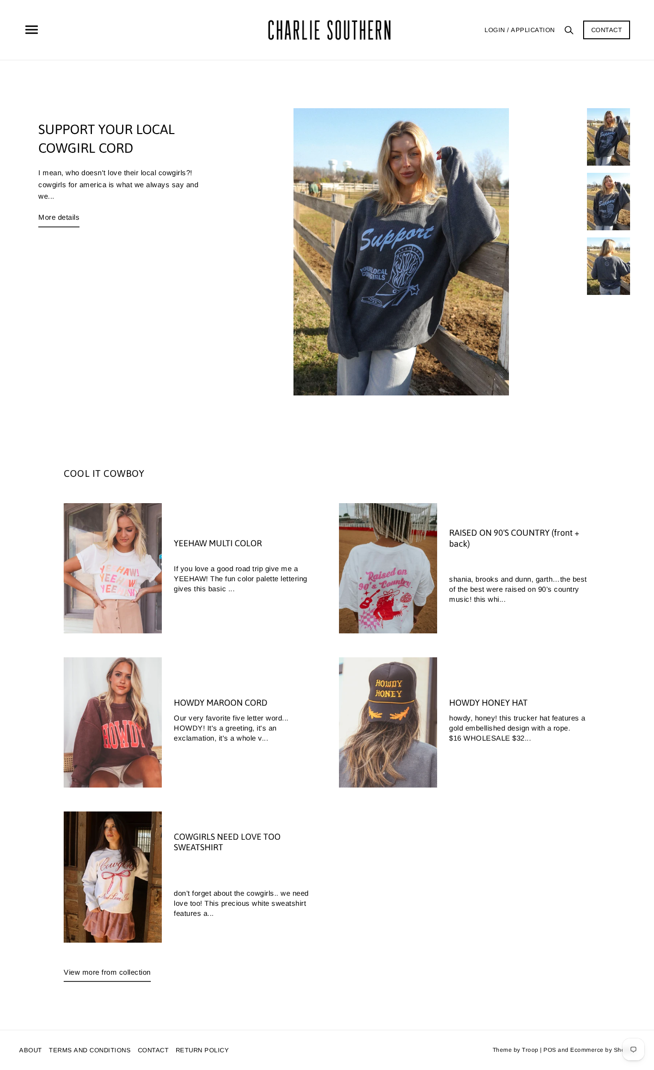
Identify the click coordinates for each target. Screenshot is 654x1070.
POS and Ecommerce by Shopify (589, 1050)
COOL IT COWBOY (104, 473)
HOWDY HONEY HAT (488, 703)
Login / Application (520, 30)
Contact (606, 30)
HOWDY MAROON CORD (221, 703)
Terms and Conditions (90, 1050)
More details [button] (58, 217)
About (30, 1050)
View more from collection (107, 972)
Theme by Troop (516, 1050)
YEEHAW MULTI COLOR (218, 543)
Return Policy (202, 1050)
